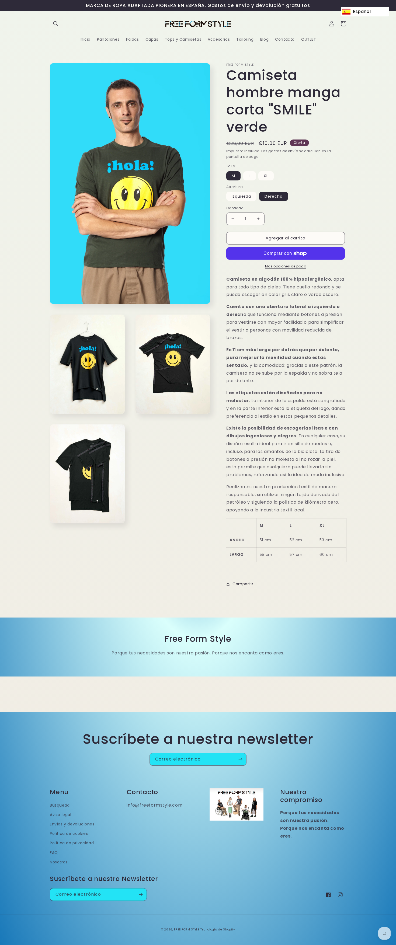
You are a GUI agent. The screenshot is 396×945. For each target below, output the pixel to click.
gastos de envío (283, 151)
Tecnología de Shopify (217, 929)
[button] (56, 24)
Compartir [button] (242, 584)
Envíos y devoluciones (72, 824)
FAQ (54, 852)
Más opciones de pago (285, 266)
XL (266, 176)
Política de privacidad (72, 843)
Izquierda (241, 196)
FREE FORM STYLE (187, 929)
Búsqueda (60, 805)
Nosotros (59, 862)
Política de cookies (69, 833)
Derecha (274, 196)
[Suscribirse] (240, 759)
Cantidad (235, 208)
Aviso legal (60, 814)
